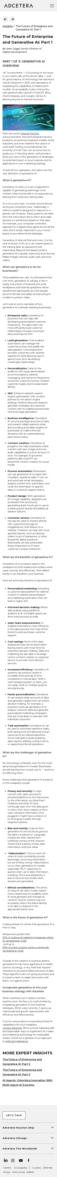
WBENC (30, 1172)
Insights (8, 26)
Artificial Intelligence (17, 1041)
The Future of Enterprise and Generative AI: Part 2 (22, 1062)
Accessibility (20, 1167)
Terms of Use (18, 1172)
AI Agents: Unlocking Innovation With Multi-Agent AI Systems (28, 1083)
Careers (7, 1168)
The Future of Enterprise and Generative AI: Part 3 (22, 1072)
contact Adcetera (12, 1028)
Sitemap (48, 1168)
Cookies (36, 1167)
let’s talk (14, 1115)
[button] (51, 6)
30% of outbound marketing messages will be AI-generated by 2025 (28, 939)
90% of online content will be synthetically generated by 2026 (26, 949)
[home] (18, 5)
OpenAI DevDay (30, 133)
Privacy (6, 1172)
